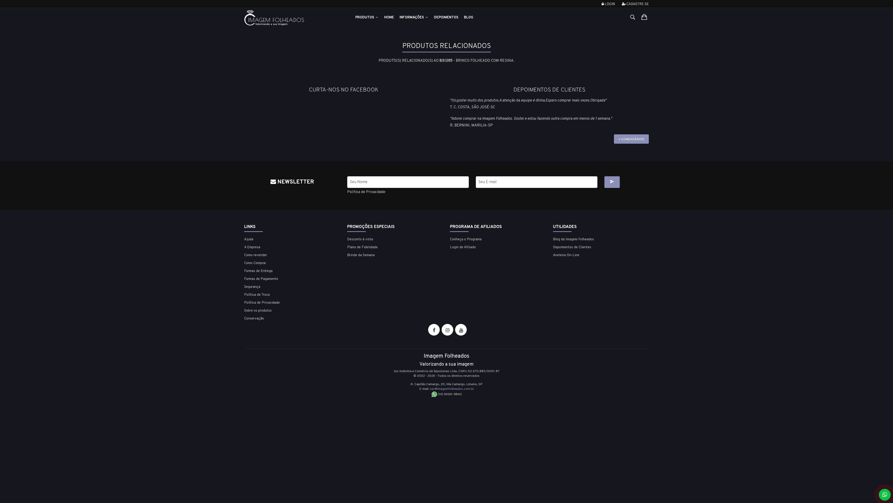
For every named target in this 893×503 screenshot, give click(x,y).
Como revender (255, 255)
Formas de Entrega (258, 271)
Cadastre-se (637, 4)
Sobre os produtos (258, 311)
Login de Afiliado (463, 247)
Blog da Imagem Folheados (573, 239)
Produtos (365, 17)
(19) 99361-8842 (449, 394)
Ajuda (248, 239)
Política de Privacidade (366, 192)
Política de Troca (257, 295)
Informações (412, 17)
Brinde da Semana (361, 255)
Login (609, 4)
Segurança (252, 287)
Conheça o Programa (466, 239)
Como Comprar (255, 263)
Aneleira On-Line (566, 255)
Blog (468, 17)
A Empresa (252, 247)
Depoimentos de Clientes (572, 247)
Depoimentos (446, 17)
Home (389, 17)
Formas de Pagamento (261, 279)
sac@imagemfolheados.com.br (452, 389)
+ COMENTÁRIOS (631, 139)
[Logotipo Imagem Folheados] (292, 17)
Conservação (254, 318)
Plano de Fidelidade (362, 247)
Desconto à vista (360, 239)
